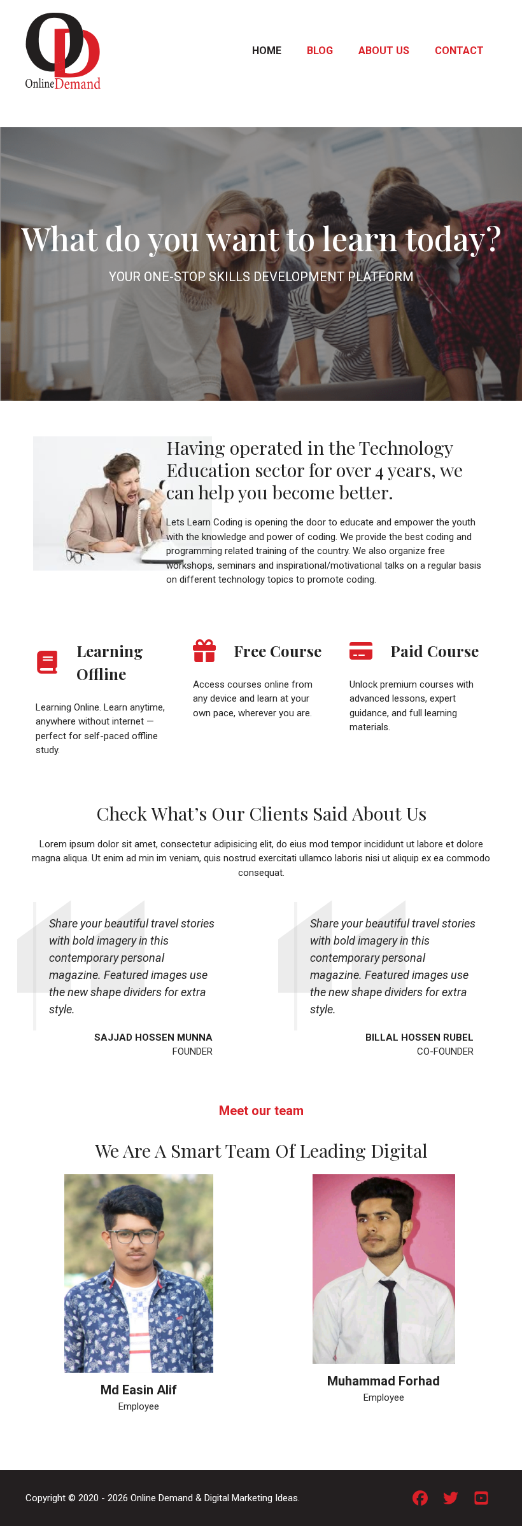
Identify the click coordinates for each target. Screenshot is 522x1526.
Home (266, 51)
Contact (459, 51)
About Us (383, 51)
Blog (320, 51)
